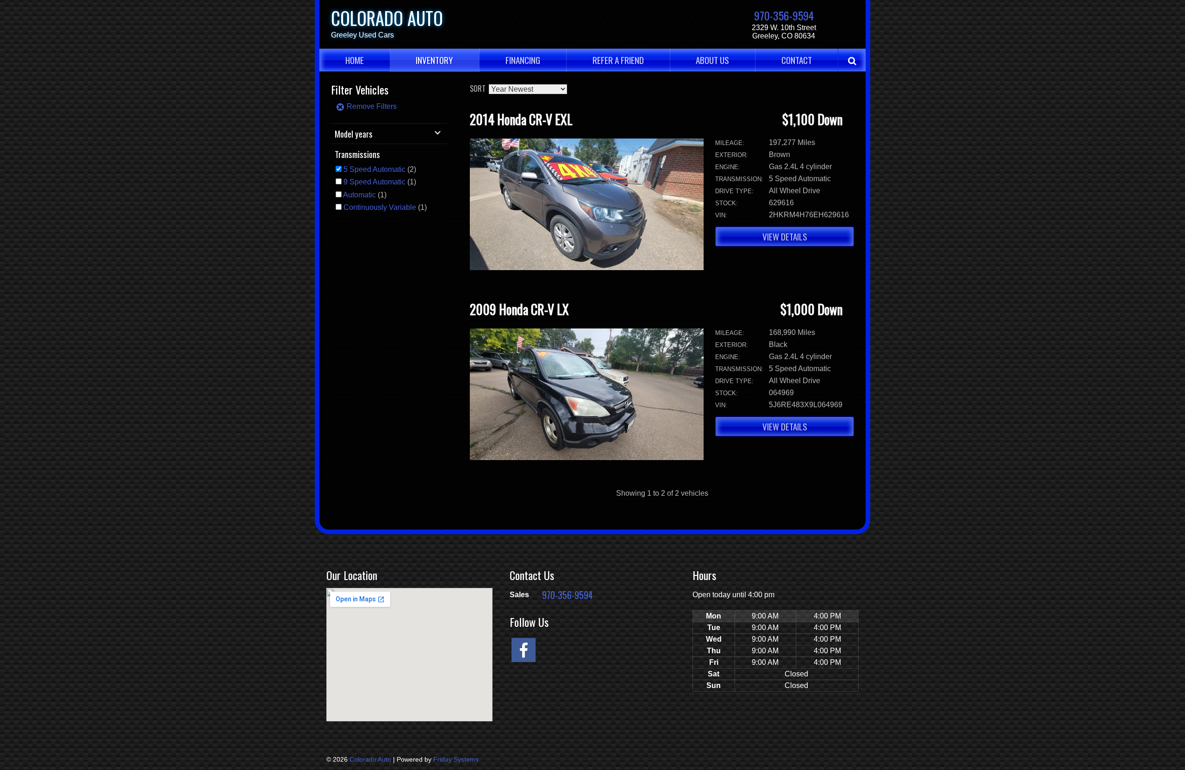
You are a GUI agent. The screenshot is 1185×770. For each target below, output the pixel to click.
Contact (796, 60)
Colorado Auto (387, 18)
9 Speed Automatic (374, 182)
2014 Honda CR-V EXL (521, 119)
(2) (379, 169)
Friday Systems (456, 759)
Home (354, 60)
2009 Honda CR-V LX (519, 309)
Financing (522, 60)
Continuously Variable (379, 207)
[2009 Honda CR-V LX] (587, 457)
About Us (712, 60)
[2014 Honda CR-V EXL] (587, 267)
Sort (478, 88)
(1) (379, 182)
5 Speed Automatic (374, 169)
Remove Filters (371, 106)
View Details (784, 236)
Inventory (434, 60)
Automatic (359, 195)
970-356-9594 (784, 15)
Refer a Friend (618, 60)
